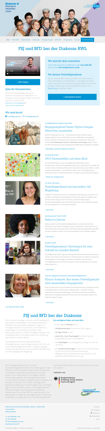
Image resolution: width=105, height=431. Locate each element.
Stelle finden (25, 40)
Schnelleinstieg (87, 40)
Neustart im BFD (50, 243)
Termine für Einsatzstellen (14, 105)
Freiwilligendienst (14, 116)
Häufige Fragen (47, 40)
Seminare (36, 40)
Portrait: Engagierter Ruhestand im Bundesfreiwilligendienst (65, 276)
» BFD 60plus (22, 82)
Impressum (96, 413)
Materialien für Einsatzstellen (15, 103)
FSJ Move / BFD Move (52, 183)
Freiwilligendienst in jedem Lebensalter (58, 123)
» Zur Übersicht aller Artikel (14, 307)
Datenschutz (96, 416)
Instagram (96, 410)
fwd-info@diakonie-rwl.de (68, 67)
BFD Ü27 (58, 40)
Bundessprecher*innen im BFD (55, 216)
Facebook (97, 407)
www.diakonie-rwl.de (12, 424)
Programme (68, 40)
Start (8, 40)
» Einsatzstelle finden (72, 97)
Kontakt (77, 40)
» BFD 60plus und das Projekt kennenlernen (60, 149)
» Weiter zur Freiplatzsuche (54, 177)
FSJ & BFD (15, 40)
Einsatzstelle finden (51, 155)
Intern (98, 419)
